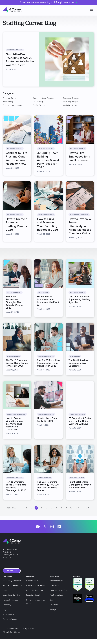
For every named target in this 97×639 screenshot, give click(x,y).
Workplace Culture (70, 105)
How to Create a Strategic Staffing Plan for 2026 (16, 224)
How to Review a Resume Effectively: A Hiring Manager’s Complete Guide (79, 226)
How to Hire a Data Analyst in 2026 (47, 420)
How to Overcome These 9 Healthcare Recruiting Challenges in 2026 (16, 486)
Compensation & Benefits (43, 98)
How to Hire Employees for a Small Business (79, 156)
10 (71, 508)
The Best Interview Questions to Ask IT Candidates (78, 363)
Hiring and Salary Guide (59, 590)
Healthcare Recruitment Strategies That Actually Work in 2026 (14, 302)
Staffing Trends (39, 105)
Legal (5, 609)
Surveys (53, 609)
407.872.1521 (8, 557)
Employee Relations (71, 98)
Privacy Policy (8, 632)
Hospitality (7, 605)
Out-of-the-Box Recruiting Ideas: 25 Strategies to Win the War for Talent (20, 60)
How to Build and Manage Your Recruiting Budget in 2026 (47, 224)
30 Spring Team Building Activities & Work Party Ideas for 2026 (48, 160)
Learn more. (69, 2)
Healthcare (7, 590)
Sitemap (17, 632)
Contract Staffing (33, 580)
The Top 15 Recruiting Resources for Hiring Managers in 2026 (48, 363)
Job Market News (57, 580)
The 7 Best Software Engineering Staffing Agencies (79, 299)
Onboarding (38, 102)
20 (77, 508)
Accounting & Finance (12, 580)
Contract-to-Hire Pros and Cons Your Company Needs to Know (16, 158)
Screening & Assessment (13, 105)
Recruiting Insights (70, 102)
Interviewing (8, 102)
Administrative (8, 614)
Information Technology (12, 585)
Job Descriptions (56, 595)
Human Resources (10, 600)
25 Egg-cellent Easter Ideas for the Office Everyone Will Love (79, 421)
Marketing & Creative (11, 595)
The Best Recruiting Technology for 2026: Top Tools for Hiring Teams (48, 486)
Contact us (12, 571)
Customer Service (10, 619)
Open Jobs (54, 585)
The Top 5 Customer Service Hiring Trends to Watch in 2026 (17, 363)
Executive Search (33, 595)
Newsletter (54, 605)
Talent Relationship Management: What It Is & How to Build (79, 485)
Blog (51, 600)
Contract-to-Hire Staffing (36, 585)
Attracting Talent (9, 98)
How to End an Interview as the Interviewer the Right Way (48, 301)
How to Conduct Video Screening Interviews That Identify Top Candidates (14, 424)
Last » (88, 508)
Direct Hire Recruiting (34, 590)
